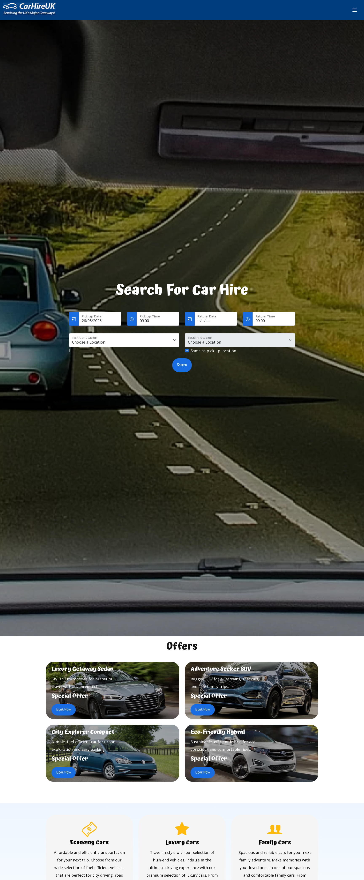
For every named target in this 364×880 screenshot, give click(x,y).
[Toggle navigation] (354, 10)
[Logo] (29, 9)
